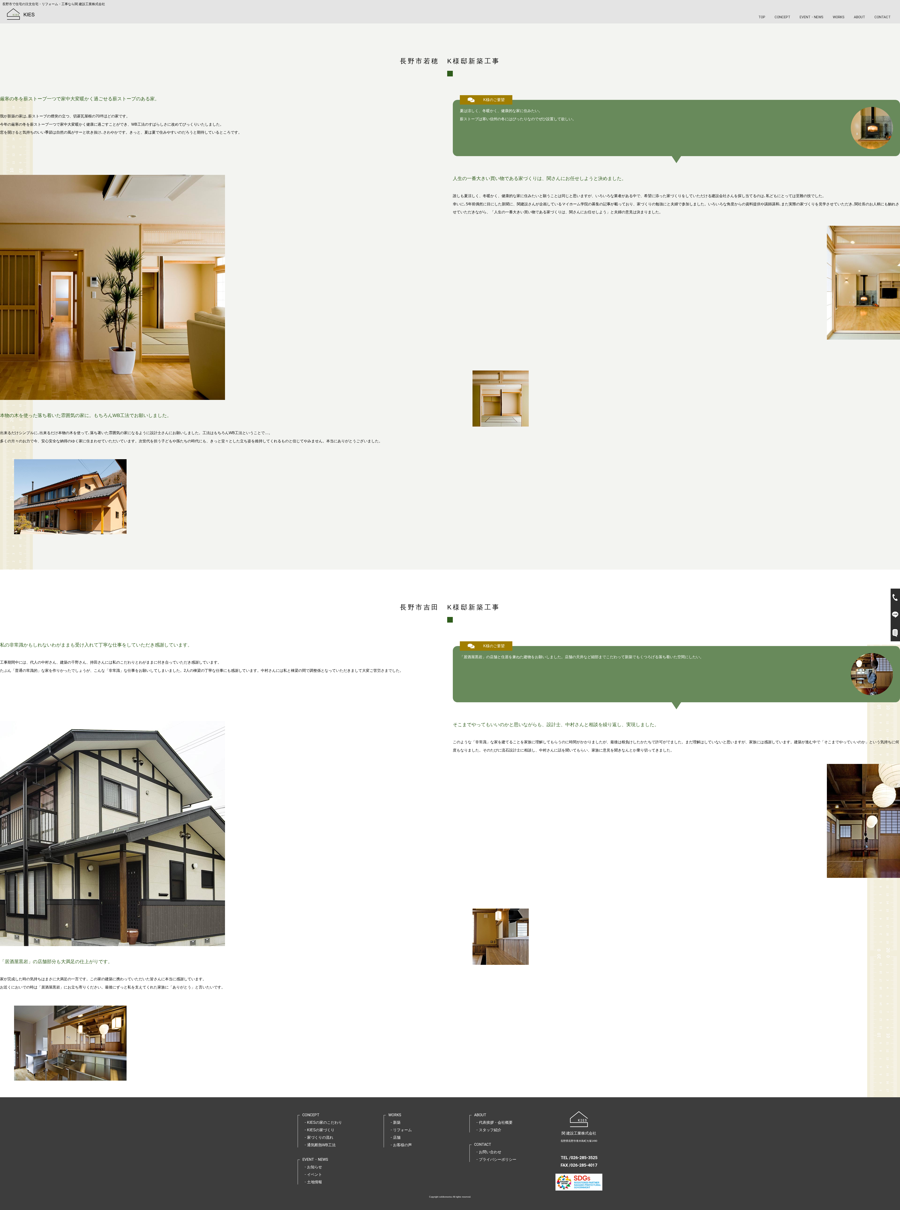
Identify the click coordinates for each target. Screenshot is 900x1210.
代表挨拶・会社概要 (496, 1122)
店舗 (397, 1137)
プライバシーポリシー (497, 1159)
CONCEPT (782, 17)
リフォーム (402, 1130)
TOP (761, 17)
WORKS (838, 17)
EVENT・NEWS (811, 17)
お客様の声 (402, 1145)
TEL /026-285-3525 (579, 1157)
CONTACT (882, 17)
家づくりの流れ (320, 1137)
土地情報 (314, 1182)
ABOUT (859, 17)
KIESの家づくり (320, 1130)
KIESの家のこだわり (324, 1122)
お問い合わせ (490, 1152)
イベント (314, 1174)
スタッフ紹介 (490, 1130)
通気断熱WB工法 (321, 1145)
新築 (397, 1122)
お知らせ (314, 1167)
